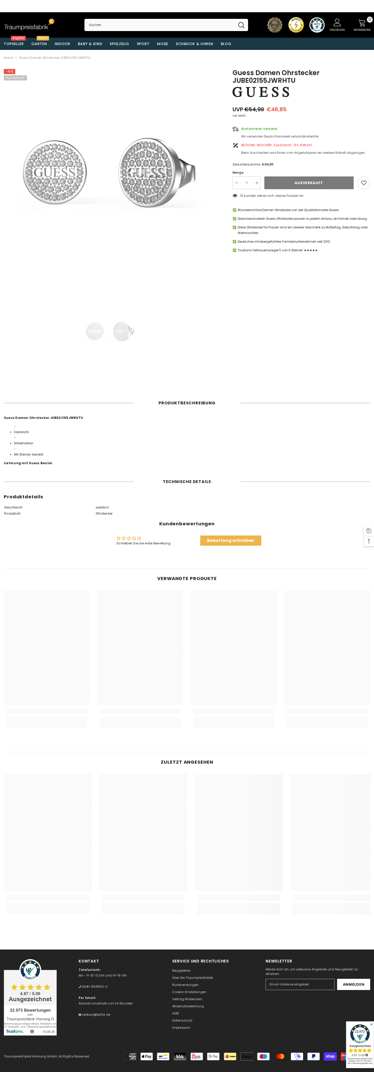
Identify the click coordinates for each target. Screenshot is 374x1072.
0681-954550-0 (94, 986)
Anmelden (354, 984)
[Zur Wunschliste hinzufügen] (363, 182)
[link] (46, 711)
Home (8, 58)
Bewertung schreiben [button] (230, 540)
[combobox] (159, 25)
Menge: (238, 172)
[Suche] (166, 25)
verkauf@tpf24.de (95, 1014)
